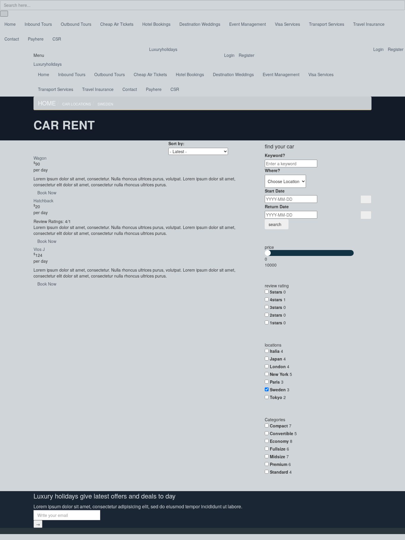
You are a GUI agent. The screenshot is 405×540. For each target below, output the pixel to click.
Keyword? (275, 155)
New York (279, 374)
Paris (275, 382)
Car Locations (76, 103)
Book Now (46, 193)
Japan (276, 359)
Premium (278, 464)
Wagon (40, 158)
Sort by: (176, 143)
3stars (276, 307)
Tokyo (276, 397)
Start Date (275, 191)
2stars (276, 315)
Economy (279, 441)
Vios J (39, 249)
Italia (275, 351)
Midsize (277, 456)
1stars (276, 323)
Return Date (277, 206)
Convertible (281, 433)
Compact (279, 426)
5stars (276, 292)
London (278, 366)
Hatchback (43, 200)
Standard (279, 472)
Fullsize (278, 449)
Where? (272, 170)
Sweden (105, 103)
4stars (276, 299)
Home (47, 103)
